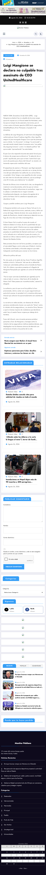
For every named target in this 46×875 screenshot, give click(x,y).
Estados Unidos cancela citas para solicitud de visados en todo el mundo (21, 395)
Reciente (9, 666)
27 (31, 861)
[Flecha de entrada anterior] (41, 340)
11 (19, 855)
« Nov (20, 868)
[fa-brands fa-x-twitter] (23, 22)
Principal (7, 810)
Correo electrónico (8, 538)
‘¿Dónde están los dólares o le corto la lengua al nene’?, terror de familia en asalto (21, 438)
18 (19, 858)
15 (42, 855)
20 (31, 858)
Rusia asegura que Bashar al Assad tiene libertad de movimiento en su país (20, 342)
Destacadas (7, 796)
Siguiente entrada (9, 347)
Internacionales (9, 55)
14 (37, 855)
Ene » (25, 868)
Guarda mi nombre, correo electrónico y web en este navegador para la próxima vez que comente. (21, 553)
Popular (23, 666)
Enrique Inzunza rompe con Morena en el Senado (29, 675)
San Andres (7, 825)
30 (7, 864)
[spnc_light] (41, 34)
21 (37, 858)
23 (7, 861)
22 (42, 858)
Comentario (36, 666)
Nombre (5, 526)
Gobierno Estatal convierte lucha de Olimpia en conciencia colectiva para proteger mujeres (28, 707)
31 (14, 864)
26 (25, 861)
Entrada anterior (9, 337)
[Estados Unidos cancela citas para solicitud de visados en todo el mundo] (23, 380)
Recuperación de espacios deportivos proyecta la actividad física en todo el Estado (28, 686)
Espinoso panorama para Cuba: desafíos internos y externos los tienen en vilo (20, 352)
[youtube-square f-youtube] (26, 22)
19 (25, 858)
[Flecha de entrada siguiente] (41, 351)
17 (14, 858)
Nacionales (7, 806)
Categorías (6, 589)
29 (42, 861)
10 (14, 855)
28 (37, 861)
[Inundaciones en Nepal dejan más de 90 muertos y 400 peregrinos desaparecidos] (23, 465)
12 (25, 855)
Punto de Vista (8, 820)
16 (7, 858)
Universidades (8, 834)
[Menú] (4, 33)
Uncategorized (8, 829)
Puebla (6, 815)
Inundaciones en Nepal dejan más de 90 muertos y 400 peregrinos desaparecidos (21, 480)
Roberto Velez (12, 392)
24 (14, 861)
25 (19, 861)
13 (31, 855)
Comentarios (6, 505)
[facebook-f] (20, 22)
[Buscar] (36, 34)
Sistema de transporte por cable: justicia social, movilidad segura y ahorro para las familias (27, 696)
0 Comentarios (9, 59)
